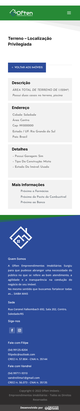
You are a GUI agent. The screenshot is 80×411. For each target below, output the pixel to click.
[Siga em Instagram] (20, 330)
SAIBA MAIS (21, 293)
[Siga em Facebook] (12, 330)
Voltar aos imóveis (29, 67)
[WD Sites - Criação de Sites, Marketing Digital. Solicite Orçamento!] (52, 407)
